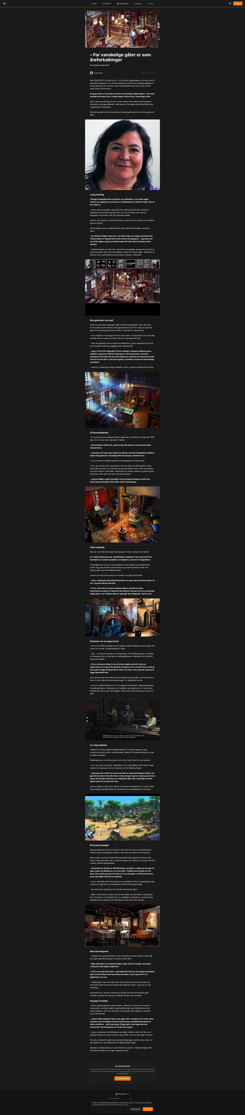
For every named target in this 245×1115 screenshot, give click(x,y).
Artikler (94, 4)
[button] (122, 1073)
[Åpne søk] (230, 3)
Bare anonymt (136, 1109)
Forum (151, 4)
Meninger (138, 4)
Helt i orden (147, 1109)
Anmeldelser (106, 4)
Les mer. (125, 1105)
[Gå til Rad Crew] (4, 3)
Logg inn (238, 3)
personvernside (123, 1073)
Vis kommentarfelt (122, 1078)
